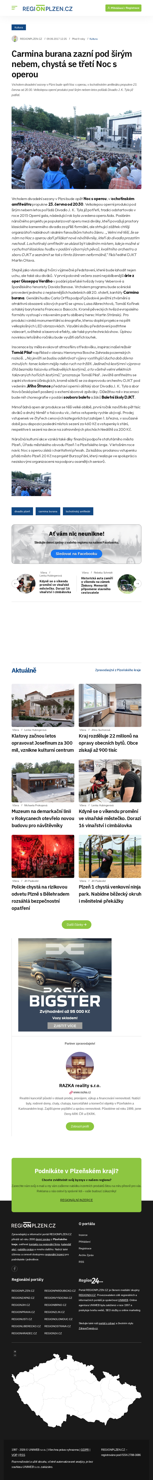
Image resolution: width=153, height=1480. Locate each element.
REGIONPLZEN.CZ (31, 38)
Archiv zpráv (86, 1255)
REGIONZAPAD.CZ (23, 1297)
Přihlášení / (117, 8)
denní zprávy (43, 1239)
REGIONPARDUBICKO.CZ (60, 1290)
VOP (14, 1454)
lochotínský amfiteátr (78, 511)
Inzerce (83, 1234)
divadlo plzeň (22, 511)
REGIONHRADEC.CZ (24, 1333)
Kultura (19, 27)
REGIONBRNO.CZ (55, 1304)
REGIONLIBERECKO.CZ (26, 1326)
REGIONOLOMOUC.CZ (58, 1319)
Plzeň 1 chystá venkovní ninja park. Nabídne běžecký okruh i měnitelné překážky (110, 894)
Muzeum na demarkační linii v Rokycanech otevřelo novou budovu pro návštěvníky (43, 818)
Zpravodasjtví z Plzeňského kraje (118, 670)
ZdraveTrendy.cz (88, 1328)
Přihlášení (84, 1241)
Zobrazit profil (80, 1126)
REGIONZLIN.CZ (54, 1312)
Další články (75, 924)
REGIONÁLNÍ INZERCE (76, 1200)
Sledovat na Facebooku (76, 554)
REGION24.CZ (53, 1333)
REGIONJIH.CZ (21, 1304)
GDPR (85, 1449)
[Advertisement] (76, 631)
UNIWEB (123, 1300)
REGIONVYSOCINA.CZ (58, 1297)
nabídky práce (26, 1249)
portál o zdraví (107, 1323)
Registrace (132, 8)
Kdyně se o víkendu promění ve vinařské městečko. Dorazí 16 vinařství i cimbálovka (55, 586)
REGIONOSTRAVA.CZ (57, 1326)
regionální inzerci (54, 1254)
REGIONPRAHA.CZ (23, 1312)
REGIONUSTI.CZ (22, 1319)
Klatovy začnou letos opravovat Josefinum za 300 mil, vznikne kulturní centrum (43, 743)
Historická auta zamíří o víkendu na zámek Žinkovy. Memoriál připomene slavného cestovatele (97, 585)
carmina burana (48, 511)
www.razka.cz (82, 1092)
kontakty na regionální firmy (44, 1244)
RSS (81, 1261)
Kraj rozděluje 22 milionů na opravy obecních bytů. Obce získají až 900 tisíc (108, 743)
